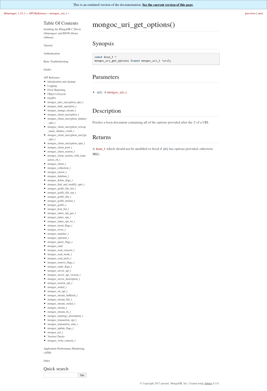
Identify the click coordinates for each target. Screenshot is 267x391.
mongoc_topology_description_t (65, 316)
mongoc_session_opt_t (59, 283)
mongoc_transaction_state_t (62, 324)
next (260, 13)
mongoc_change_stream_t (61, 110)
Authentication (52, 53)
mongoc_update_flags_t (60, 328)
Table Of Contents (61, 23)
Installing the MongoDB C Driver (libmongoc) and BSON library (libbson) (62, 33)
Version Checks (56, 336)
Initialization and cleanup (61, 81)
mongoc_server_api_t (59, 270)
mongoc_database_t (58, 176)
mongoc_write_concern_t (61, 340)
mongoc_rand (55, 246)
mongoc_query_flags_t (60, 242)
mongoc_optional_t (58, 238)
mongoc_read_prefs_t (59, 258)
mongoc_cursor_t (57, 172)
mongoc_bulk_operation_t (61, 106)
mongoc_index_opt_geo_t (61, 213)
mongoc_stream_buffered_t (62, 295)
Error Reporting (56, 90)
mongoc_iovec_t (56, 229)
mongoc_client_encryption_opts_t (66, 143)
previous (250, 13)
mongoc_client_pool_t (59, 147)
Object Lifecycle (56, 94)
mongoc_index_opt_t (59, 217)
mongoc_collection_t (59, 168)
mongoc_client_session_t (61, 151)
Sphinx (208, 383)
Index (47, 360)
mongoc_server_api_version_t (64, 275)
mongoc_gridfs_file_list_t (61, 188)
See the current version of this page (167, 4)
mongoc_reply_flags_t (59, 266)
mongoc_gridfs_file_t (59, 196)
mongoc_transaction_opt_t (62, 320)
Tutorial (48, 45)
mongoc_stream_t (57, 307)
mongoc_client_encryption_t (63, 114)
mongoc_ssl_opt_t (57, 291)
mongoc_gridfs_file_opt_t (61, 192)
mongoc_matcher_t (58, 233)
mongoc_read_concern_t (60, 250)
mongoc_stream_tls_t (59, 312)
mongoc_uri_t (58, 13)
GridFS (51, 98)
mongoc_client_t (56, 164)
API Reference (38, 13)
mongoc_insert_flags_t (59, 225)
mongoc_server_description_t (63, 279)
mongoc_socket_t (57, 287)
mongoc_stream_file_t (59, 299)
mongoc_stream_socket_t (61, 303)
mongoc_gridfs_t (56, 205)
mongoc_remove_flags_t (60, 262)
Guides (47, 69)
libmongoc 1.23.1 (15, 13)
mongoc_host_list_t (58, 209)
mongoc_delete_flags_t (60, 180)
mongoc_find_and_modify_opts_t (66, 184)
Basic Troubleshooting (56, 61)
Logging (52, 85)
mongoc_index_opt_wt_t (61, 221)
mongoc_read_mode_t (59, 254)
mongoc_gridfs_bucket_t (61, 201)
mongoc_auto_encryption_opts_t (65, 102)
